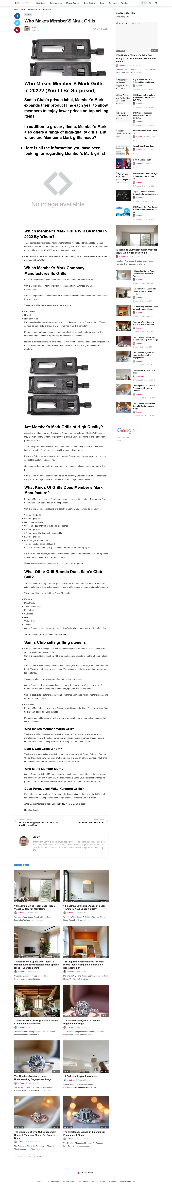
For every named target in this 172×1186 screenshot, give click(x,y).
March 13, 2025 (33, 913)
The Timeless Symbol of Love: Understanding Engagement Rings (32, 1077)
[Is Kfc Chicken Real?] (123, 163)
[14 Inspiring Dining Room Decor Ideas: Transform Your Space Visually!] (86, 886)
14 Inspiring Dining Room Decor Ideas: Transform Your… (144, 273)
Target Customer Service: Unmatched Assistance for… (145, 192)
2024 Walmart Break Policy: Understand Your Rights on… (145, 176)
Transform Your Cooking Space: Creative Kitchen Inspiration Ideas (36, 1022)
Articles (19, 901)
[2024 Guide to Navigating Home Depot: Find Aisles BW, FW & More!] (123, 99)
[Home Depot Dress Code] (123, 150)
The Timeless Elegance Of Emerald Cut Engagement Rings (84, 1133)
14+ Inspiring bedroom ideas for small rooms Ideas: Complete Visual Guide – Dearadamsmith (84, 964)
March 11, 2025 (33, 1083)
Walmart (120, 51)
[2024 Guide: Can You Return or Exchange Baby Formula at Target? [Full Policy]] (123, 211)
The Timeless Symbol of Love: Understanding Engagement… (143, 355)
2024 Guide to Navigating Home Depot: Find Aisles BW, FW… (144, 97)
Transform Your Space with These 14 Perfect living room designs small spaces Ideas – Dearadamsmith (36, 964)
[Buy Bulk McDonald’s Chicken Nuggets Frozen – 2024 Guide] (123, 83)
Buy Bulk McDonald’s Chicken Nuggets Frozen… (144, 81)
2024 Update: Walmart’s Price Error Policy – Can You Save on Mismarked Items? (136, 58)
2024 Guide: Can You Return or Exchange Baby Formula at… (145, 209)
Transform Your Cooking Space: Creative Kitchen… (144, 323)
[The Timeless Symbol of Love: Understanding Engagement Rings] (37, 1056)
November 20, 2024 (34, 1142)
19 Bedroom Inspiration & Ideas (80, 1076)
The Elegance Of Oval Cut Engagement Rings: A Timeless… (144, 388)
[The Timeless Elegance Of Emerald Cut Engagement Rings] (86, 1112)
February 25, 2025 (84, 1080)
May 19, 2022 (150, 163)
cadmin (71, 1080)
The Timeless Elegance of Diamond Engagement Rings (82, 1022)
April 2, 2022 (150, 137)
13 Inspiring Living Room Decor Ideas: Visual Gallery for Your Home (35, 907)
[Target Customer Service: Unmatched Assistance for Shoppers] (123, 195)
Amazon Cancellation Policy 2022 (145, 131)
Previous (21, 1156)
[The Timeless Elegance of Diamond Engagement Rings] (86, 1001)
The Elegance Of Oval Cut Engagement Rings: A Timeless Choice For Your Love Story (36, 1135)
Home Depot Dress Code (143, 146)
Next (30, 1156)
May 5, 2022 (36, 30)
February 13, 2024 (135, 65)
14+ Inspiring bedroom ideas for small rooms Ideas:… (145, 307)
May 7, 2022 (150, 149)
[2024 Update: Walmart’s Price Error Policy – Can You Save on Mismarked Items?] (137, 37)
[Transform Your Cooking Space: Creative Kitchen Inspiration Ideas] (37, 1001)
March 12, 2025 (82, 1027)
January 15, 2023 (141, 201)
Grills (28, 14)
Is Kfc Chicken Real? (142, 159)
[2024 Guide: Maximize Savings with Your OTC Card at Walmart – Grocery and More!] (123, 117)
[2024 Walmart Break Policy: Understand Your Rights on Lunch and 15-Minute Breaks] (123, 177)
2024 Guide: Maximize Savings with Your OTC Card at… (143, 115)
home (66, 1072)
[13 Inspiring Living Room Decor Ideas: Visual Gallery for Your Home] (37, 886)
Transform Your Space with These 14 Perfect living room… (145, 291)
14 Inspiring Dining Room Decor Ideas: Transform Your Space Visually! (84, 907)
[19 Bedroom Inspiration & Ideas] (86, 1056)
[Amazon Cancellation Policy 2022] (123, 134)
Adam (34, 27)
